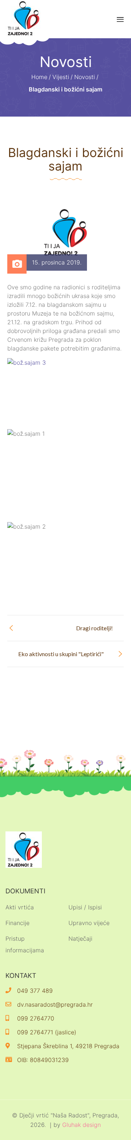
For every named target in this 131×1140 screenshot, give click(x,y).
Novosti (84, 77)
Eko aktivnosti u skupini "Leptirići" (61, 653)
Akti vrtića (19, 907)
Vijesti (60, 77)
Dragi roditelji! (94, 627)
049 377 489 (35, 990)
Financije (17, 923)
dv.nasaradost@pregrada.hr (55, 1004)
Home (39, 77)
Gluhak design (81, 1124)
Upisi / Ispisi (85, 907)
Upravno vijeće (89, 923)
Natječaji (80, 938)
